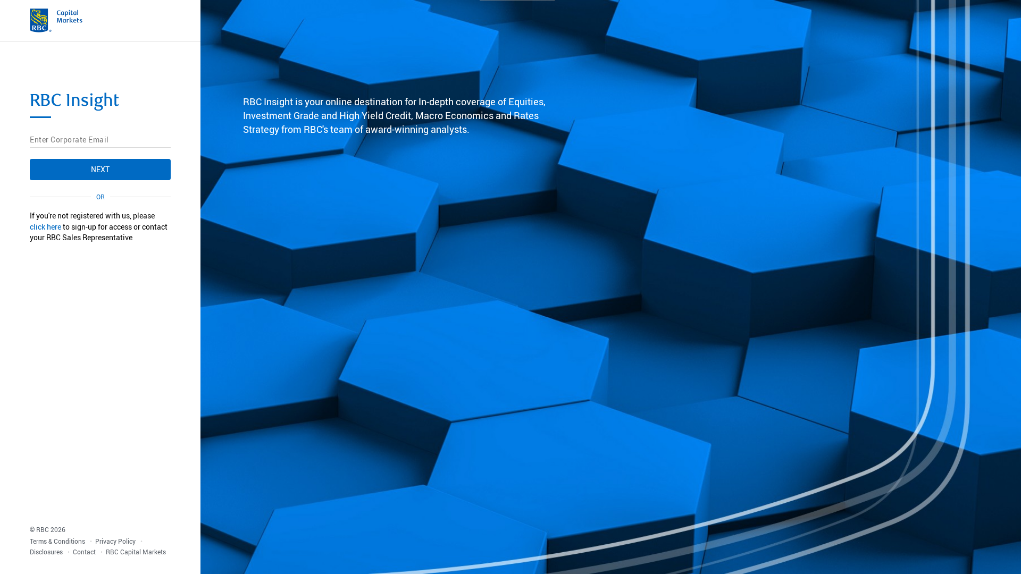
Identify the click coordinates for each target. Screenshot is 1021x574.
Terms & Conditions (58, 541)
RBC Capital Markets (136, 551)
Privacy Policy (116, 541)
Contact (85, 551)
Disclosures (47, 551)
